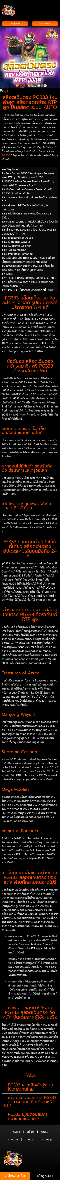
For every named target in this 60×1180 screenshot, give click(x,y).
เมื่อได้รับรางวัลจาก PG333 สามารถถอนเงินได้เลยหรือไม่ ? (30, 1101)
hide (15, 169)
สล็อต (30, 1132)
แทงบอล (13, 1140)
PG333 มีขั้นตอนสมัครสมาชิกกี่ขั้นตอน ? (28, 1116)
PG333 (6, 155)
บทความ (29, 1140)
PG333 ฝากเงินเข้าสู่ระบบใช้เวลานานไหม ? (30, 1087)
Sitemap (46, 1140)
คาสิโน (44, 1132)
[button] (56, 7)
